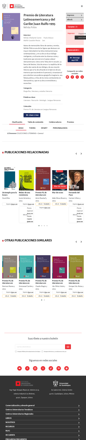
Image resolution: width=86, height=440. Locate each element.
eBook (69, 20)
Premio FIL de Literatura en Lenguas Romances (40, 109)
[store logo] (13, 6)
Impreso (70, 15)
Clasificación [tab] (17, 122)
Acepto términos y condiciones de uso (55, 351)
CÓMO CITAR (33, 115)
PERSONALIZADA (60, 128)
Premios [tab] (70, 122)
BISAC (21, 128)
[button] (39, 226)
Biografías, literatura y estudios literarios (38, 91)
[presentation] (81, 153)
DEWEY (44, 128)
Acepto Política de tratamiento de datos (28, 351)
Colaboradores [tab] (55, 122)
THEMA (32, 128)
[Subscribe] (68, 346)
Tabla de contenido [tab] (35, 122)
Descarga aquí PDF (75, 59)
